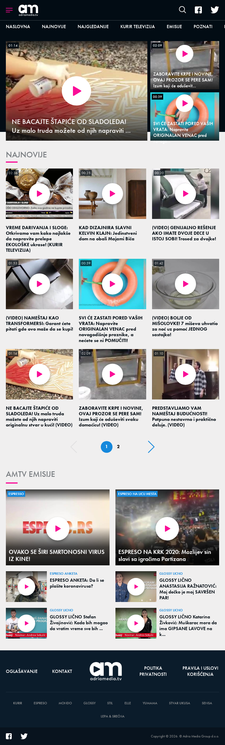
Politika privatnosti (153, 671)
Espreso (40, 703)
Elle (128, 703)
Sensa (207, 703)
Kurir (17, 703)
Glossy (89, 703)
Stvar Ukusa (179, 703)
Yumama (150, 703)
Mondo (65, 703)
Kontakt (62, 671)
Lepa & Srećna (113, 716)
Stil (110, 703)
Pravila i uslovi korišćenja (200, 671)
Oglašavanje (22, 671)
